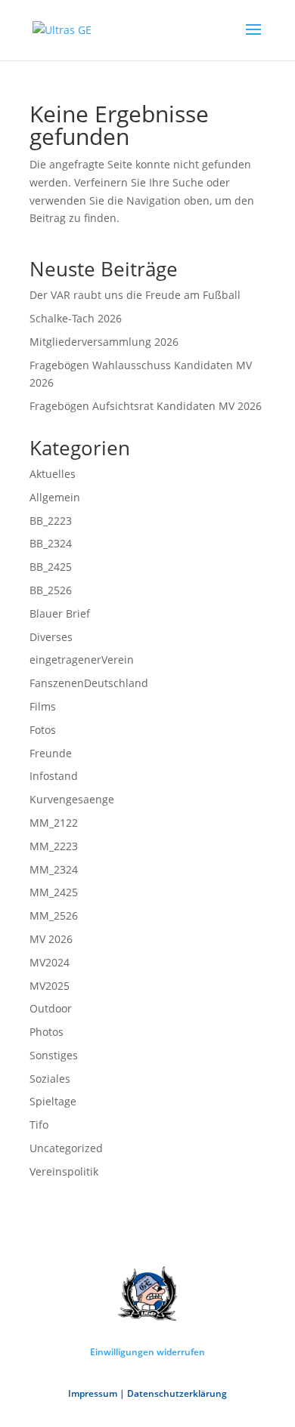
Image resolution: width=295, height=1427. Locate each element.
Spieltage (53, 1101)
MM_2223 (54, 846)
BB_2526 (51, 590)
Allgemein (55, 497)
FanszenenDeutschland (89, 683)
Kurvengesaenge (72, 799)
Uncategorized (66, 1148)
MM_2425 (54, 892)
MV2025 (50, 986)
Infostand (54, 776)
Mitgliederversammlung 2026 (104, 341)
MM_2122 (54, 822)
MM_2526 (54, 915)
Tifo (39, 1124)
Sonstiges (54, 1055)
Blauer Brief (60, 613)
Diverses (51, 637)
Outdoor (51, 1008)
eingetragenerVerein (82, 659)
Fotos (43, 730)
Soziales (50, 1078)
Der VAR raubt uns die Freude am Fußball (135, 295)
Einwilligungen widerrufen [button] (147, 1351)
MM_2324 (54, 869)
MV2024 (50, 962)
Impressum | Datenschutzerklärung (147, 1393)
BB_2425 (51, 566)
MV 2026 (51, 939)
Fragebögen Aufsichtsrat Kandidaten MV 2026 (146, 406)
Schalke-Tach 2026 (76, 318)
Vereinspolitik (64, 1171)
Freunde (51, 753)
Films (43, 706)
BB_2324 (51, 543)
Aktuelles (53, 474)
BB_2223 (51, 520)
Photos (47, 1032)
